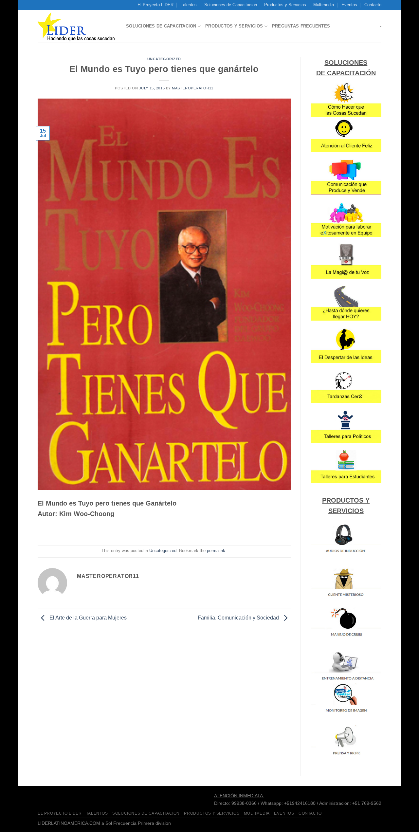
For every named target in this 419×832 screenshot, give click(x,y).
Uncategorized (164, 59)
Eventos (349, 4)
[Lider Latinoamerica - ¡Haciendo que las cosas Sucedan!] (77, 26)
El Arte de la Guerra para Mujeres (87, 617)
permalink (216, 550)
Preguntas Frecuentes (301, 26)
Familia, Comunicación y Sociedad (239, 617)
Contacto (372, 4)
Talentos (189, 4)
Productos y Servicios (285, 4)
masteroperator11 (192, 88)
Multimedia (323, 4)
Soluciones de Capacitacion (230, 4)
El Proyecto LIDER (155, 4)
